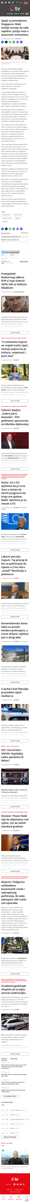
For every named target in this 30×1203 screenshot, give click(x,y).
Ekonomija (10, 13)
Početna (3, 1199)
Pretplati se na (5, 261)
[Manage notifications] (26, 1200)
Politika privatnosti (19, 1189)
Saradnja (4, 221)
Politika (3, 13)
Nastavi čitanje (15, 332)
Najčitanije (19, 1199)
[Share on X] (6, 42)
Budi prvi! (17, 237)
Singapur (17, 218)
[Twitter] (6, 3)
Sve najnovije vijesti (10, 1096)
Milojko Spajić (6, 214)
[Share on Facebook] (2, 42)
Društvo (16, 13)
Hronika (22, 13)
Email (12, 255)
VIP (27, 13)
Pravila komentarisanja (15, 1192)
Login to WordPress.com (14, 252)
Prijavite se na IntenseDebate (5, 252)
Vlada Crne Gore (6, 218)
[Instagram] (13, 3)
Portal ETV (18, 38)
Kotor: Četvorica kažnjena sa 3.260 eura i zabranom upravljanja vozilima (13, 1083)
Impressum (9, 1189)
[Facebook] (2, 3)
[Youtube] (9, 3)
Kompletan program (10, 1137)
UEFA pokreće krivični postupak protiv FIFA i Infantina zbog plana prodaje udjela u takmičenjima (14, 1066)
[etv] (15, 8)
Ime (2, 255)
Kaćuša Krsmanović (18, 292)
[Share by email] (13, 42)
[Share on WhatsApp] (10, 42)
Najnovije (10, 1199)
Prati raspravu (27, 233)
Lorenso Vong (17, 214)
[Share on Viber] (17, 42)
